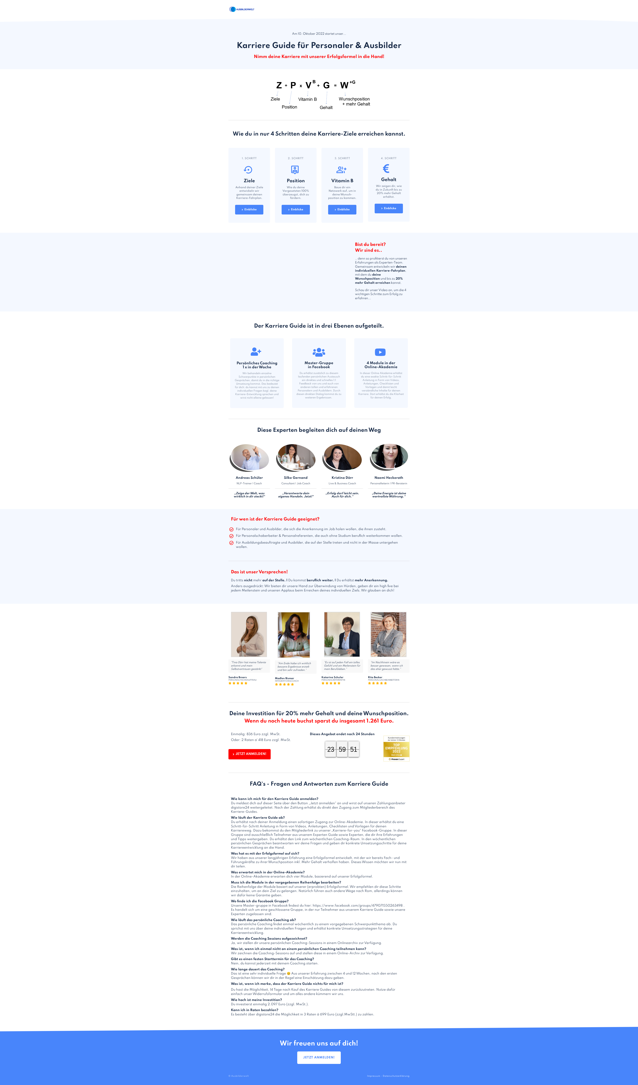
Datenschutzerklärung (396, 1076)
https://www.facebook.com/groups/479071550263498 (358, 905)
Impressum (373, 1076)
